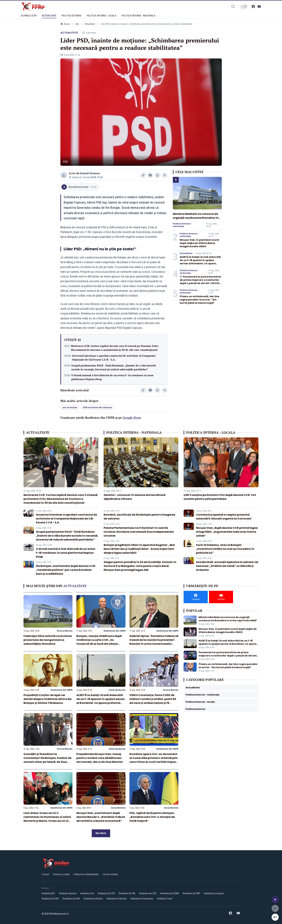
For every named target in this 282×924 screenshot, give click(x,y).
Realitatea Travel (164, 898)
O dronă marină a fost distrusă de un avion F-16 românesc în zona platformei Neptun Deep (112, 377)
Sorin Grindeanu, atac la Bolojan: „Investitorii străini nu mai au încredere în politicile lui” (225, 549)
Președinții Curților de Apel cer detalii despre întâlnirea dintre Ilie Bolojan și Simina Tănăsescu (47, 699)
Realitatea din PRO (50, 898)
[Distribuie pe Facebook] (150, 175)
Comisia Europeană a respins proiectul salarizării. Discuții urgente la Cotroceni (223, 516)
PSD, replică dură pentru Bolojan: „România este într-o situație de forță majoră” (152, 817)
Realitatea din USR (147, 893)
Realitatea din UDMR (169, 893)
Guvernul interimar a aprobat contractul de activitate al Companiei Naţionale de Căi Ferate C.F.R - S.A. (114, 357)
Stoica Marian (64, 630)
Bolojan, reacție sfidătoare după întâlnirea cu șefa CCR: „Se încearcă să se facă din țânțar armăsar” (99, 642)
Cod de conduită (110, 874)
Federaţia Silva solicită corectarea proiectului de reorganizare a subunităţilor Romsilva (48, 640)
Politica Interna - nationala (182, 225)
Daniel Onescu (90, 173)
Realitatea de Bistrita (93, 898)
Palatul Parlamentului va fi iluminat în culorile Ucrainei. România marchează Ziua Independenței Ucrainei (139, 532)
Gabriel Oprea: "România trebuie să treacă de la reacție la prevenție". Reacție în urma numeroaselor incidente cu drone (153, 642)
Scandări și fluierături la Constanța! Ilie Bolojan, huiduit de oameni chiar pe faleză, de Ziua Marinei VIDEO (47, 760)
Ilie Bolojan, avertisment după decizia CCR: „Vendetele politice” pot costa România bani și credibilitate (66, 570)
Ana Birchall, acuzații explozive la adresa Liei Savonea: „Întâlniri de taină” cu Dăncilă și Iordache (227, 566)
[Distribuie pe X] (165, 175)
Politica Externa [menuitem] (71, 15)
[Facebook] (253, 6)
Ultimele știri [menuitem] (29, 15)
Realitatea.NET (48, 893)
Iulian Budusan (117, 690)
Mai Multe (101, 833)
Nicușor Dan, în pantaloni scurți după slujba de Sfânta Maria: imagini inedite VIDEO (199, 243)
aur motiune (70, 407)
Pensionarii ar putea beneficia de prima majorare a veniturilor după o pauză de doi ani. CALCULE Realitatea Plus (200, 281)
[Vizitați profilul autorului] (63, 175)
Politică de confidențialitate (86, 874)
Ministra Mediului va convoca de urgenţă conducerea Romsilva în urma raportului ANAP (196, 218)
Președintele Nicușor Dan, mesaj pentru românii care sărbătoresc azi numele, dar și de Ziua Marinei (99, 758)
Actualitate (90, 24)
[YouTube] (259, 6)
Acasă (67, 24)
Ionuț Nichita (118, 807)
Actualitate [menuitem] (49, 15)
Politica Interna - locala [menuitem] (101, 15)
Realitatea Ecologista (214, 893)
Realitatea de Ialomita (117, 898)
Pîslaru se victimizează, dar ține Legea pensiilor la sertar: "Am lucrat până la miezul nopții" (199, 300)
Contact (45, 874)
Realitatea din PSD (106, 893)
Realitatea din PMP (191, 893)
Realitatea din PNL (127, 893)
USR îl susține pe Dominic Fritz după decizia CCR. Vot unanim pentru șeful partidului (220, 497)
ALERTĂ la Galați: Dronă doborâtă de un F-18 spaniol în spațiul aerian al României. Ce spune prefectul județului (200, 261)
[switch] (243, 6)
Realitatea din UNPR (114, 630)
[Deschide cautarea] (233, 6)
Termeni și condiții (61, 874)
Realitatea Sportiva (68, 893)
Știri (77, 24)
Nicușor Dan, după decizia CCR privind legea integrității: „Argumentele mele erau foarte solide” (227, 532)
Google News (132, 417)
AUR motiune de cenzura (97, 407)
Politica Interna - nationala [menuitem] (138, 15)
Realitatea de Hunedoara (142, 898)
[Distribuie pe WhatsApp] (157, 175)
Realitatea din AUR (71, 898)
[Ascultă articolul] (275, 899)
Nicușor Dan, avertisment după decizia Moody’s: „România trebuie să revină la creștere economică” (100, 817)
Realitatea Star (87, 893)
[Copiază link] (143, 175)
